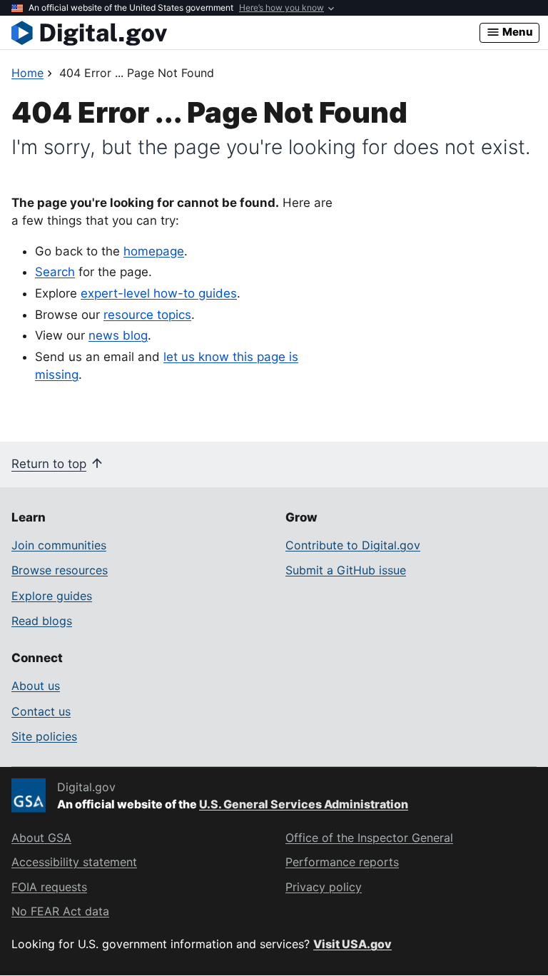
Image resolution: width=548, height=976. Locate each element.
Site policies (44, 736)
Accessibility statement (74, 862)
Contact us (41, 711)
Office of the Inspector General (369, 837)
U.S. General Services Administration (303, 804)
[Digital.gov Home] (245, 33)
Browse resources (59, 570)
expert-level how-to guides (159, 293)
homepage (153, 251)
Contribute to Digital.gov (352, 545)
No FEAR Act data (60, 911)
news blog (118, 335)
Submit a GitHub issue (345, 570)
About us (35, 685)
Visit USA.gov (352, 944)
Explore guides (51, 596)
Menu (516, 32)
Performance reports (342, 862)
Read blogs (41, 621)
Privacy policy (323, 887)
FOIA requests (49, 887)
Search (55, 272)
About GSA (41, 837)
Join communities (58, 545)
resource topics (147, 314)
